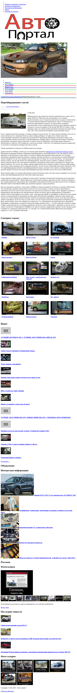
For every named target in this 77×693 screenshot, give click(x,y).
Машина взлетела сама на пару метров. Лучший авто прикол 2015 (25, 431)
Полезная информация (12, 6)
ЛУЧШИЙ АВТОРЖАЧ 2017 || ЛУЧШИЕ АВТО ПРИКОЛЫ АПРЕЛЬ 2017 (28, 337)
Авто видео (9, 93)
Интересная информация (13, 8)
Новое (7, 9)
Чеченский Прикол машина (11, 457)
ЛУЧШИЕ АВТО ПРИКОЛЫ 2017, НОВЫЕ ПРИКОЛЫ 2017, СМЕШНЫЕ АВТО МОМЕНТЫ (36, 417)
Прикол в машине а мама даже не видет (15, 404)
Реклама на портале (11, 11)
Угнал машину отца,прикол (11, 364)
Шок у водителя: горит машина (12, 391)
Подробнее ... (5, 461)
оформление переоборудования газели (59, 151)
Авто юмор (9, 91)
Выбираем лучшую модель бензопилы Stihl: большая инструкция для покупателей (31, 639)
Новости (8, 82)
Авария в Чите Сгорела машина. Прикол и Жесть (19, 444)
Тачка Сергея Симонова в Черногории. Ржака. (18, 351)
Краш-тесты (9, 86)
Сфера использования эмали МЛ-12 (14, 625)
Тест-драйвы (9, 84)
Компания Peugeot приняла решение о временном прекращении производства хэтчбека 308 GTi (35, 652)
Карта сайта (5, 607)
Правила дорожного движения (15, 4)
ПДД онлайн (9, 89)
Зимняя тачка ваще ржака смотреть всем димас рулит (20, 377)
